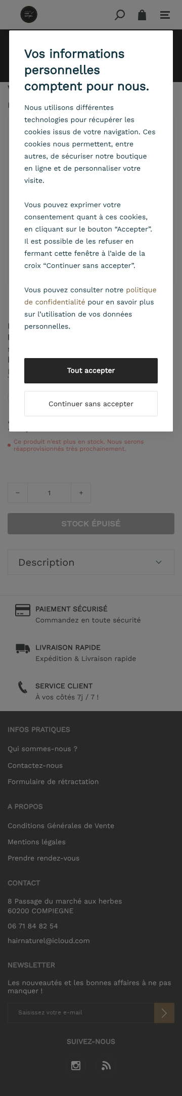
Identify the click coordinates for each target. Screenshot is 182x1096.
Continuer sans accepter (91, 404)
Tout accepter (91, 371)
